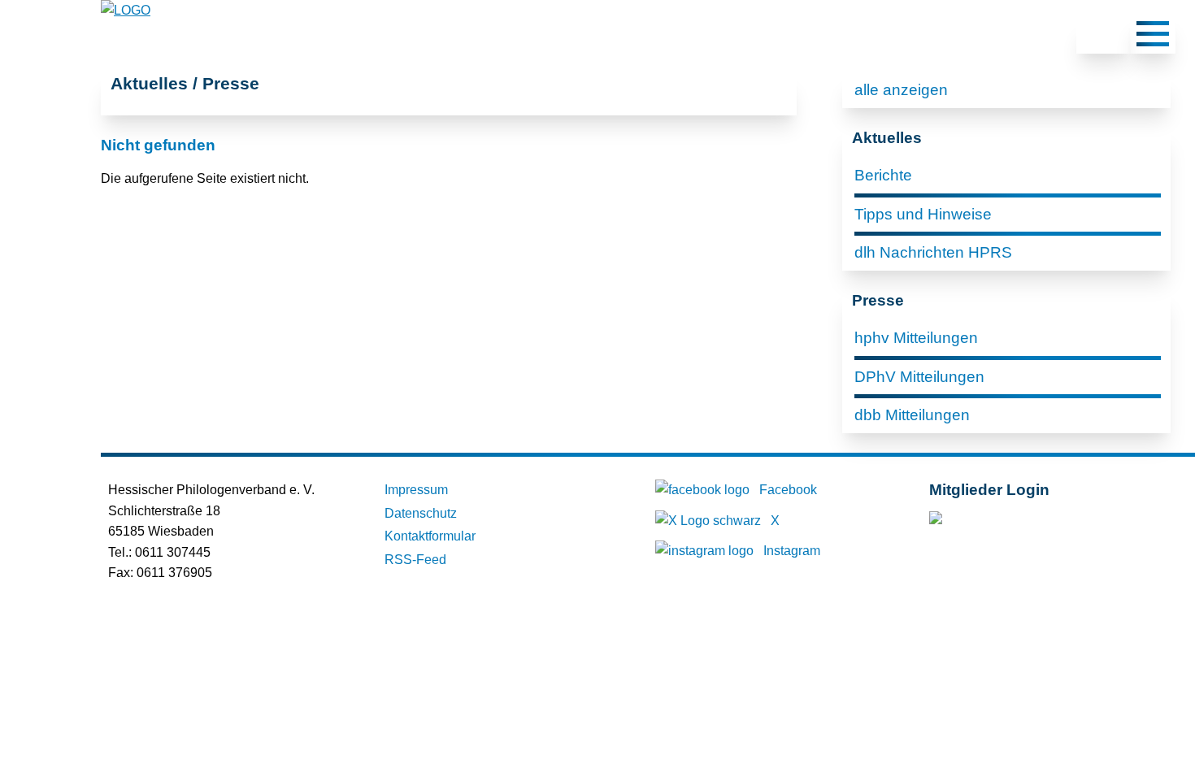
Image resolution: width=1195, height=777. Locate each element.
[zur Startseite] (125, 10)
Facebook (788, 490)
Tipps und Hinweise (923, 214)
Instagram (791, 551)
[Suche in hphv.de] (1103, 37)
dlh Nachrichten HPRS (933, 252)
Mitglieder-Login (1017, 521)
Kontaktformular (430, 536)
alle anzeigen (901, 89)
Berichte (883, 175)
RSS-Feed (415, 559)
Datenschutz (421, 513)
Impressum (416, 490)
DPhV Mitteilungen (919, 376)
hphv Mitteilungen (916, 337)
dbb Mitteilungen (912, 414)
